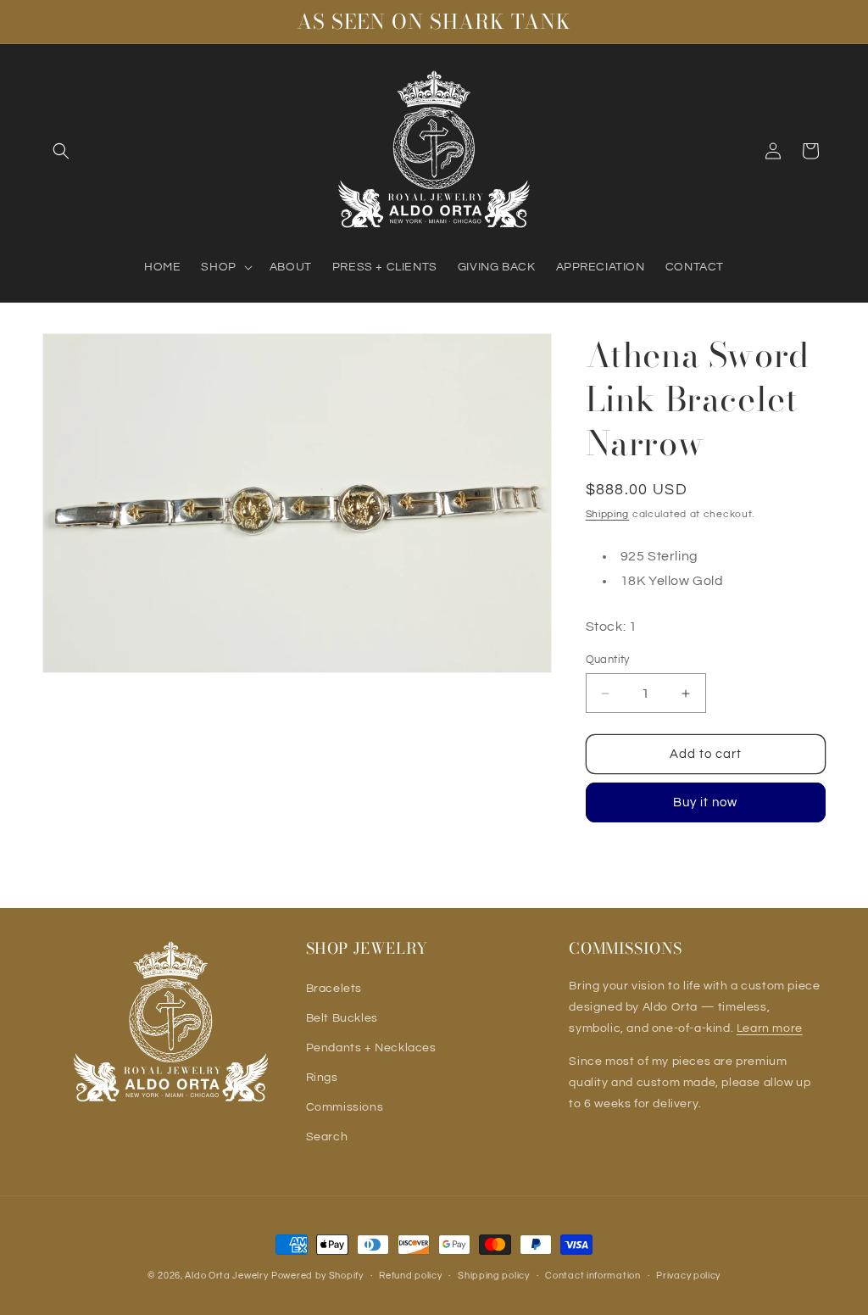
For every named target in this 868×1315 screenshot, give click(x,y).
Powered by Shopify (317, 1275)
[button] (61, 151)
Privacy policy (688, 1275)
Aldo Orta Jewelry (226, 1275)
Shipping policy (494, 1275)
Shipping (608, 514)
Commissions (345, 1107)
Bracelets (334, 989)
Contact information (592, 1275)
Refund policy (410, 1275)
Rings (322, 1078)
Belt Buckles (342, 1018)
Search (327, 1137)
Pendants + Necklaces (371, 1048)
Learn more (770, 1028)
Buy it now (705, 802)
